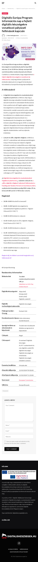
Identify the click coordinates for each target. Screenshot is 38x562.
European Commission (26, 380)
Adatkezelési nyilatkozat (19, 552)
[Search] (35, 3)
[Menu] (3, 3)
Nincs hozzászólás (22, 38)
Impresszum (24, 549)
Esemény (5, 13)
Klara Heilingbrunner (13, 35)
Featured (5, 391)
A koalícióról (13, 549)
